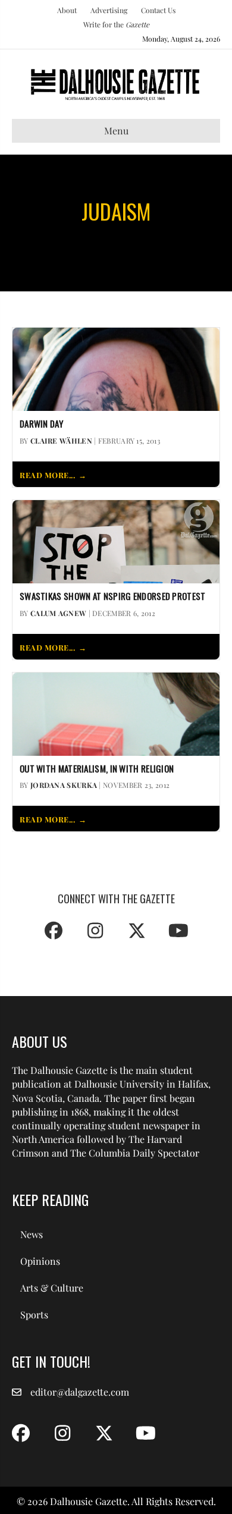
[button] (53, 930)
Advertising (108, 10)
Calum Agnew (58, 613)
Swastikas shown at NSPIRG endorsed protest (113, 596)
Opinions (40, 1261)
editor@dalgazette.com (79, 1392)
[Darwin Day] (116, 368)
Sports (34, 1314)
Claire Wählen (61, 440)
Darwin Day (41, 424)
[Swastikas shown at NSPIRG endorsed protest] (116, 540)
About (67, 10)
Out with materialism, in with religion (97, 769)
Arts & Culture (51, 1287)
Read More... (47, 475)
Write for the (116, 24)
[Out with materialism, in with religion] (116, 712)
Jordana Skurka (63, 785)
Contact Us (158, 10)
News (31, 1234)
